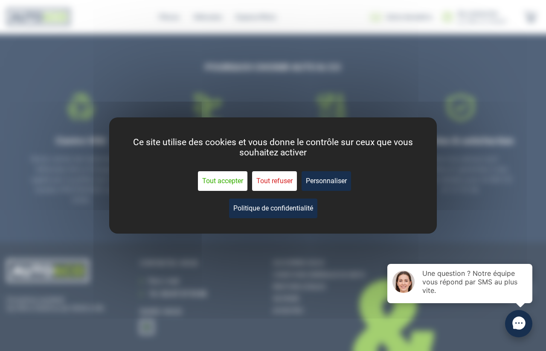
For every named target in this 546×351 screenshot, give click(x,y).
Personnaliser (326, 181)
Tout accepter (222, 181)
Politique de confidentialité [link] (273, 208)
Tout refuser (274, 181)
